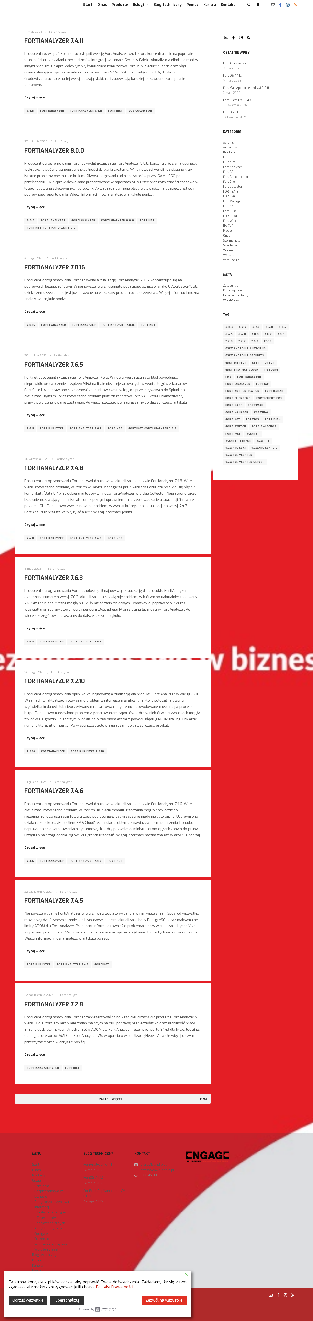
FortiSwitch (235, 426)
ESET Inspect (235, 362)
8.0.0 (31, 220)
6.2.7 (256, 327)
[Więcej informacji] (258, 5)
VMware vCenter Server (245, 462)
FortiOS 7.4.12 (232, 76)
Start (35, 1165)
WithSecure (231, 260)
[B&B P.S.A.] (24, 5)
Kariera (37, 1265)
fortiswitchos (264, 426)
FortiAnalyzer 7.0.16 (54, 267)
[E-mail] (273, 5)
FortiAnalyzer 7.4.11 (54, 41)
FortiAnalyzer (58, 32)
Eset (268, 341)
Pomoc (37, 1260)
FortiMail (256, 405)
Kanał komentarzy (235, 295)
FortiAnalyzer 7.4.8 (53, 468)
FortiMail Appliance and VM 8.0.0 (246, 88)
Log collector (140, 110)
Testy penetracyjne (51, 1212)
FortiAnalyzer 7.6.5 (53, 365)
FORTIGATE (230, 192)
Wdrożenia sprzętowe (50, 1244)
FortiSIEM (229, 211)
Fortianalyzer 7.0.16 (118, 325)
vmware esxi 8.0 (264, 447)
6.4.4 (282, 327)
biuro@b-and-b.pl (154, 1165)
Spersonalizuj (67, 1300)
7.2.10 (31, 751)
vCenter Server (238, 440)
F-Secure (229, 162)
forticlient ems (269, 398)
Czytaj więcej (35, 97)
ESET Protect (263, 362)
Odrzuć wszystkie (28, 1300)
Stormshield (231, 240)
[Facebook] (280, 5)
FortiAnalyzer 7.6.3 (53, 578)
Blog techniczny (44, 1255)
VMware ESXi (235, 447)
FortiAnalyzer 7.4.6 (53, 791)
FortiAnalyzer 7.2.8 (53, 1004)
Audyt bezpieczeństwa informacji (51, 1204)
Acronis (228, 143)
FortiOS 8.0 (231, 112)
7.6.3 (30, 641)
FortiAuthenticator (235, 177)
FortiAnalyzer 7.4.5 (53, 901)
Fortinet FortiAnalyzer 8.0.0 (51, 227)
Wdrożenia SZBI (46, 1250)
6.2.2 (243, 327)
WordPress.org (233, 300)
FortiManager (232, 201)
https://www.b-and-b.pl (157, 1170)
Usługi (37, 1180)
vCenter (253, 433)
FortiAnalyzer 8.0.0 (54, 151)
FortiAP (228, 172)
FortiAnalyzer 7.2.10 (54, 681)
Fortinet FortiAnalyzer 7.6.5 (152, 428)
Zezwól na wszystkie (164, 1300)
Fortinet (115, 110)
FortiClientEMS (238, 398)
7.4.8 (30, 538)
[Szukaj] (249, 5)
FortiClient (230, 182)
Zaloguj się (230, 286)
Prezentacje (43, 1239)
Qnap (226, 236)
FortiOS (252, 419)
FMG (228, 376)
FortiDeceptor (232, 187)
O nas (36, 1170)
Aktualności (231, 147)
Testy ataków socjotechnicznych (51, 1220)
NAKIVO (228, 226)
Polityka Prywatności (114, 1287)
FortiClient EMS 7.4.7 (237, 100)
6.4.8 (242, 334)
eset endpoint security (244, 355)
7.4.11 (30, 110)
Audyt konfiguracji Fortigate (48, 1231)
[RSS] (295, 5)
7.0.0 (255, 334)
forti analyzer (53, 220)
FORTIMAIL (230, 196)
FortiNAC (229, 206)
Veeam (228, 250)
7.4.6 (30, 861)
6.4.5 (229, 334)
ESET (226, 157)
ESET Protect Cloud (241, 369)
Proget (227, 231)
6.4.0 (269, 327)
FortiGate (233, 405)
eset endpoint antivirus (245, 348)
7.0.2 (268, 334)
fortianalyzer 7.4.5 (73, 964)
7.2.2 (242, 341)
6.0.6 (229, 327)
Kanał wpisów (233, 290)
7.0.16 (31, 325)
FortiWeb (229, 221)
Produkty (38, 1175)
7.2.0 (229, 341)
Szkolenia (230, 245)
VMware (229, 255)
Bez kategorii (232, 152)
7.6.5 (30, 428)
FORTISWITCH (232, 216)
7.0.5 (281, 334)
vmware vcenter (238, 455)
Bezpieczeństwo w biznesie (48, 1194)
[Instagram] (288, 5)
